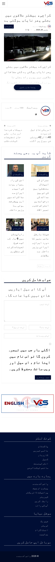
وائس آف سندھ (40, 484)
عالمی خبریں (40, 451)
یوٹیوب (44, 534)
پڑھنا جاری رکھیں (27, 87)
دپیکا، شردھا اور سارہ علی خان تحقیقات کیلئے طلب (13, 135)
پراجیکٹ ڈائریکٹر (37, 493)
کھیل (45, 459)
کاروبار (43, 455)
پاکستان (9, 26)
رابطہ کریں (41, 501)
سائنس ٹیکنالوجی (37, 468)
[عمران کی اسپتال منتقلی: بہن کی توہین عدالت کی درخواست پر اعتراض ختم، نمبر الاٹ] (40, 170)
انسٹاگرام (41, 530)
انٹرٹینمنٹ (41, 464)
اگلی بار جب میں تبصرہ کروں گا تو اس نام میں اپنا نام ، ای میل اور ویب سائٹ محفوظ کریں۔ (29, 359)
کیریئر (44, 497)
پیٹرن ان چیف (40, 488)
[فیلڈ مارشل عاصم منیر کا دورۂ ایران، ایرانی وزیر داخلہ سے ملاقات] (40, 225)
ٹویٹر (44, 526)
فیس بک (44, 521)
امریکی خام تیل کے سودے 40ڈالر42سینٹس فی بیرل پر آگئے (40, 135)
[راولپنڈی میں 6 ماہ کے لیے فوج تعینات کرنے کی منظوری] (15, 225)
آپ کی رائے (42, 505)
